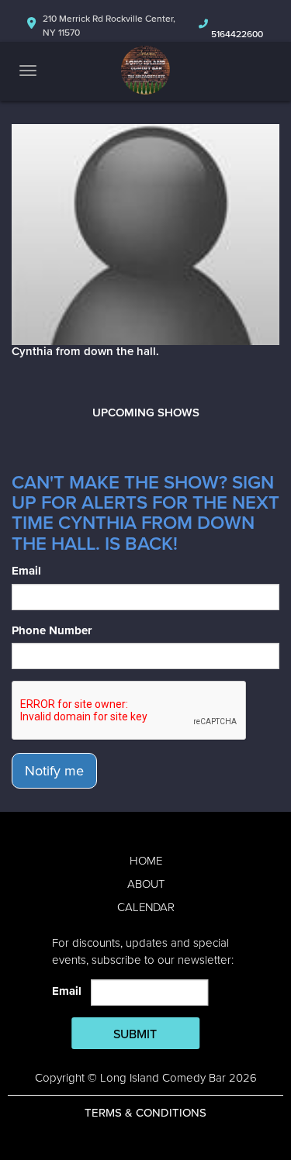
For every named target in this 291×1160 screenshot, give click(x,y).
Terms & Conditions (145, 1113)
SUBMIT (135, 1034)
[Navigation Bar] (28, 70)
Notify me (54, 770)
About (146, 884)
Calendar (146, 907)
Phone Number (52, 630)
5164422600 (237, 34)
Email (26, 571)
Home (146, 861)
